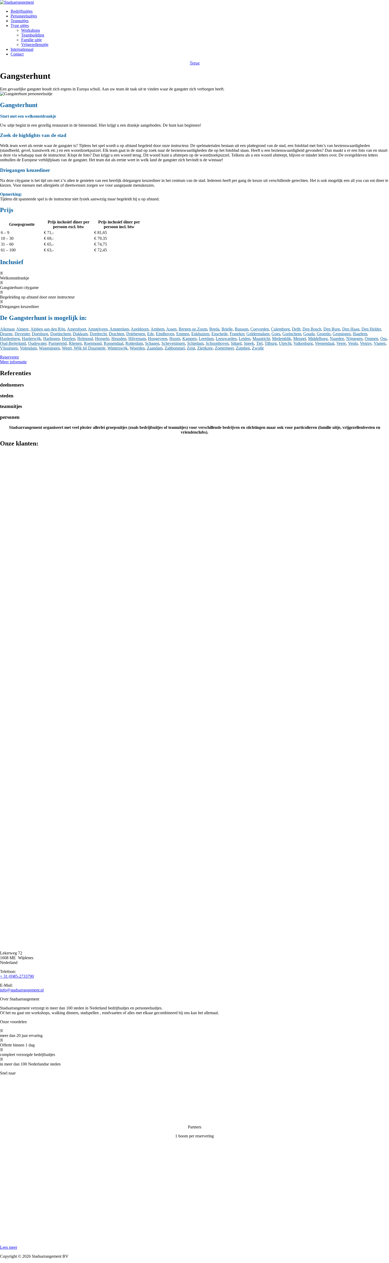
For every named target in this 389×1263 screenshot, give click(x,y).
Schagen (152, 343)
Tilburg (271, 343)
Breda (214, 329)
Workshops (30, 30)
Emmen (182, 334)
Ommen (371, 338)
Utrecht (285, 343)
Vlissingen (9, 348)
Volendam (28, 348)
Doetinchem (60, 334)
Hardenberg (10, 338)
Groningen (342, 334)
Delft (296, 329)
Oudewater (37, 343)
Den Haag (350, 329)
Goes (276, 334)
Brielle (227, 329)
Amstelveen (98, 329)
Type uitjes (20, 25)
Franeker (237, 334)
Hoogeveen (157, 338)
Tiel (259, 343)
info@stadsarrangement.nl (22, 990)
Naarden (337, 338)
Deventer (22, 334)
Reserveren (9, 357)
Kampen (189, 338)
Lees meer (8, 1247)
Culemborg (280, 329)
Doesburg (40, 334)
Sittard (236, 343)
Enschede (219, 334)
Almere (22, 329)
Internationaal (22, 49)
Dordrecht (98, 334)
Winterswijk (117, 348)
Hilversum (137, 338)
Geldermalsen (257, 334)
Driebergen (135, 334)
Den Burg (331, 329)
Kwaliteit (7, 1100)
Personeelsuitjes (24, 16)
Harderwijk (31, 338)
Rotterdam (134, 343)
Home (5, 1082)
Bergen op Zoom (193, 329)
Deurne (6, 334)
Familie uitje (31, 40)
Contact (17, 54)
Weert (67, 348)
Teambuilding (32, 35)
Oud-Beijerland (13, 343)
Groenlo (324, 334)
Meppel (299, 338)
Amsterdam (119, 329)
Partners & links (13, 1091)
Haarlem (360, 334)
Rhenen (75, 343)
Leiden (244, 338)
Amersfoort (76, 329)
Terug (195, 63)
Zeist (191, 348)
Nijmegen (354, 338)
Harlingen (51, 338)
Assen (171, 329)
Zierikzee (205, 348)
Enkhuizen (200, 334)
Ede (150, 334)
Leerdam (206, 338)
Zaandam (154, 348)
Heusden (118, 338)
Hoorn (174, 338)
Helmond (85, 338)
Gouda (309, 334)
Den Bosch (311, 329)
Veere (341, 343)
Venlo (353, 343)
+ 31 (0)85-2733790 (17, 976)
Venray (366, 343)
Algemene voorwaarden (20, 1118)
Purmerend (57, 343)
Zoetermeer (224, 348)
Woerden (137, 348)
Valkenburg (303, 343)
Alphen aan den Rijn (47, 329)
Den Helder (371, 329)
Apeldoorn (140, 329)
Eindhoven (165, 334)
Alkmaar (7, 329)
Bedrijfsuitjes (22, 11)
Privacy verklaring (15, 1109)
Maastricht (261, 338)
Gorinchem (291, 334)
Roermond (93, 343)
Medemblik (281, 338)
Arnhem (157, 329)
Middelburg (318, 338)
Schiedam (195, 343)
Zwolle (258, 348)
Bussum (241, 329)
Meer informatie (13, 362)
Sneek (249, 343)
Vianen (380, 343)
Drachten (116, 334)
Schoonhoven (217, 343)
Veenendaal (324, 343)
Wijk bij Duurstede (89, 348)
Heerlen (68, 338)
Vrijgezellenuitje (34, 44)
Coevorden (259, 329)
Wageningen (49, 348)
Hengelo (102, 338)
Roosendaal (113, 343)
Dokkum (80, 334)
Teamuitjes (20, 21)
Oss (383, 338)
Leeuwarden (226, 338)
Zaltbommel (175, 348)
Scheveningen (173, 343)
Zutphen (243, 348)
